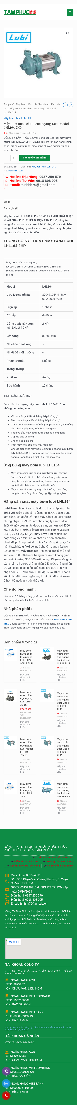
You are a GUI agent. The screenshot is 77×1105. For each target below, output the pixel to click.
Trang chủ (9, 104)
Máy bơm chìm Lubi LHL (18, 118)
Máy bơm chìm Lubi (26, 104)
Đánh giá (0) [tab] (11, 208)
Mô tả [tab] (7, 202)
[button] (67, 33)
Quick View (10, 679)
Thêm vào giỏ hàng (35, 157)
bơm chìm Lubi (15, 170)
